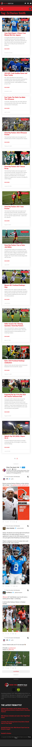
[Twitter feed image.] (16, 503)
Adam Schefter (10, 528)
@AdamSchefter (17, 485)
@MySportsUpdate (18, 592)
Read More (7, 48)
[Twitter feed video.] (16, 658)
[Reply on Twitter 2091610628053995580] (3, 634)
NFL (7, 479)
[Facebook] (28, 3)
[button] (30, 9)
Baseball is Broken (6, 733)
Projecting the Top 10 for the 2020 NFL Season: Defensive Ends (15, 395)
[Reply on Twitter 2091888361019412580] (3, 522)
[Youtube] (30, 3)
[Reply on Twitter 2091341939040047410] (3, 668)
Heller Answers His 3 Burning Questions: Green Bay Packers (13, 325)
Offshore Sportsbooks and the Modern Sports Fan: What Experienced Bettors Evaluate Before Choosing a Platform (15, 710)
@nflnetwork (12, 648)
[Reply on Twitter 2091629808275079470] (3, 586)
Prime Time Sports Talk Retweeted (13, 476)
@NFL (12, 478)
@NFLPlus (11, 649)
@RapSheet (25, 485)
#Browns (5, 597)
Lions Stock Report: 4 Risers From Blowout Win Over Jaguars (15, 34)
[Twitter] (25, 3)
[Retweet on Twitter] (5, 476)
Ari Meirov (9, 592)
